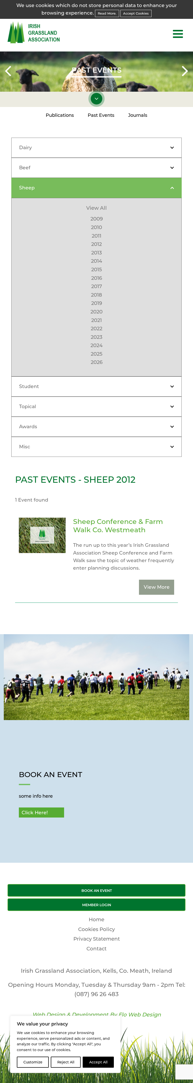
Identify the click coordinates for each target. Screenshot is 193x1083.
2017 (96, 286)
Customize (32, 1062)
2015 (96, 269)
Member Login (96, 905)
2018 (96, 295)
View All (96, 208)
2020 (96, 312)
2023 (96, 337)
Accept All (98, 1062)
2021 (96, 320)
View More (157, 587)
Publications (60, 115)
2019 (96, 303)
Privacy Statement (96, 939)
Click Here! (35, 813)
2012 (96, 244)
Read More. (107, 13)
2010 (96, 227)
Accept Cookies (136, 13)
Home (96, 919)
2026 (97, 362)
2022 (96, 329)
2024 (96, 345)
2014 (96, 261)
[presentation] (8, 72)
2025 (96, 354)
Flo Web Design (139, 1014)
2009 (96, 219)
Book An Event (96, 890)
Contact (96, 949)
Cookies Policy (96, 929)
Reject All (65, 1062)
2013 (96, 253)
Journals (137, 115)
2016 (96, 278)
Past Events (101, 115)
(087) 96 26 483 (96, 994)
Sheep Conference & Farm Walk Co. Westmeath (118, 525)
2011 (96, 236)
